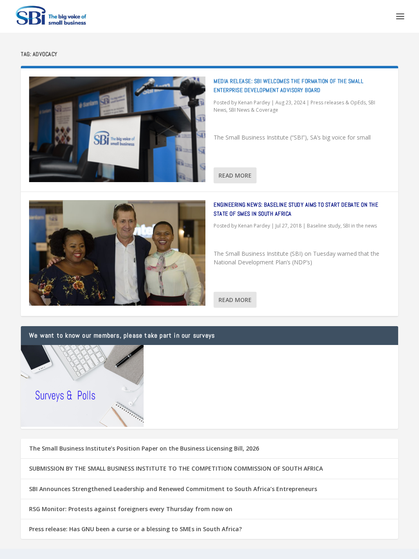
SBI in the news (360, 225)
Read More (235, 175)
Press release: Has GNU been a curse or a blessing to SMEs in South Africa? (135, 529)
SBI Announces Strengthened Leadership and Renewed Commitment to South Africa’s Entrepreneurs (173, 489)
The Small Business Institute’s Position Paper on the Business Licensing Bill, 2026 (144, 448)
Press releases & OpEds (338, 102)
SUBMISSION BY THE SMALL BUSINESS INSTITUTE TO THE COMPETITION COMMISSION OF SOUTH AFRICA (176, 468)
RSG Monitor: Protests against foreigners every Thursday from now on (130, 509)
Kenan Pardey (254, 102)
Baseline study (323, 225)
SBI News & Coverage (253, 109)
